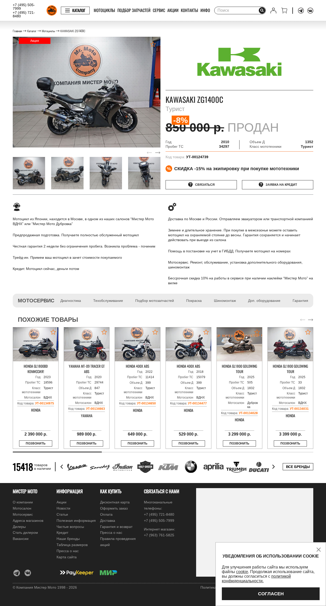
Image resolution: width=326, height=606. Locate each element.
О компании (23, 502)
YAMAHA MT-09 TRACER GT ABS (87, 368)
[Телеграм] (301, 11)
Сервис (159, 10)
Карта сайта (67, 557)
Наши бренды (68, 539)
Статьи (62, 514)
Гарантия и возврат (116, 527)
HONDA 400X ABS (137, 366)
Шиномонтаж (225, 301)
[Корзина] (284, 11)
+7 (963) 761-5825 (159, 535)
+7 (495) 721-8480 (24, 14)
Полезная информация (76, 520)
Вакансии (21, 539)
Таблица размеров (72, 545)
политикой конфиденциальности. (256, 578)
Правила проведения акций (118, 542)
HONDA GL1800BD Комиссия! (36, 368)
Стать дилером (25, 532)
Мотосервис (23, 514)
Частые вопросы (70, 527)
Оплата (106, 514)
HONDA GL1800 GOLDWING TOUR (239, 368)
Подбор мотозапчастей (154, 301)
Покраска (194, 301)
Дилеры (19, 527)
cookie (242, 572)
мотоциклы (104, 10)
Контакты (189, 10)
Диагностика (70, 301)
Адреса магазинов (28, 520)
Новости (63, 508)
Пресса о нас (68, 551)
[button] (14, 92)
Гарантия (300, 301)
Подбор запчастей (134, 10)
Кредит (62, 532)
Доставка (107, 520)
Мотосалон (22, 508)
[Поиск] (262, 10)
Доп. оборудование (264, 301)
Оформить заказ (114, 508)
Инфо (205, 10)
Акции (173, 10)
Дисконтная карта (115, 502)
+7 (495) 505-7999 (24, 6)
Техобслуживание (108, 301)
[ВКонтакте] (310, 11)
